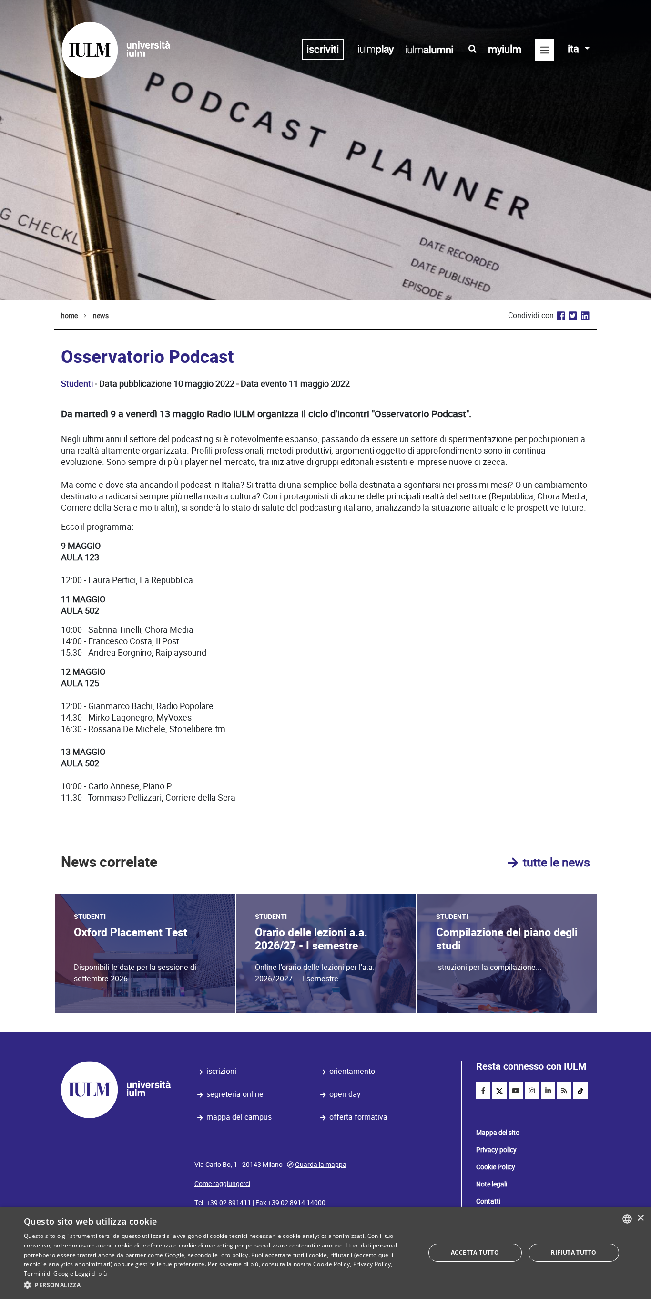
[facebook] (483, 1090)
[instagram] (532, 1090)
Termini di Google (48, 1273)
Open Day (345, 1094)
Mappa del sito (497, 1132)
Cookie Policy (495, 1167)
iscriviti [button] (322, 49)
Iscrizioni (221, 1071)
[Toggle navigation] (544, 50)
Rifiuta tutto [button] (573, 1252)
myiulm (504, 49)
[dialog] (325, 1253)
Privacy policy (496, 1150)
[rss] (564, 1090)
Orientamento (352, 1071)
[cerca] (472, 49)
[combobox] (627, 1219)
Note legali (491, 1184)
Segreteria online (235, 1094)
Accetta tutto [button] (475, 1252)
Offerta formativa (358, 1117)
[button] (218, 1285)
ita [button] (574, 48)
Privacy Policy (372, 1264)
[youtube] (516, 1090)
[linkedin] (548, 1090)
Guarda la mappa (320, 1164)
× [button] (640, 1218)
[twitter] (499, 1090)
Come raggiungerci (222, 1183)
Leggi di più (91, 1273)
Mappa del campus (239, 1117)
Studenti (77, 384)
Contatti (488, 1201)
